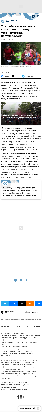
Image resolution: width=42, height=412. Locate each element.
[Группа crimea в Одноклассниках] (30, 303)
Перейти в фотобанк (25, 66)
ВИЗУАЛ (38, 320)
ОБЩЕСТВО (15, 320)
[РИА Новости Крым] (9, 21)
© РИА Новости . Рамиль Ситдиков (10, 66)
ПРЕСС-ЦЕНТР (16, 326)
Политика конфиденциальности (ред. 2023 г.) (18, 351)
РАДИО (27, 326)
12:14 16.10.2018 (5, 40)
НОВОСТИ (5, 326)
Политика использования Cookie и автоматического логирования (14, 348)
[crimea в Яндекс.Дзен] (22, 303)
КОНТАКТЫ (36, 326)
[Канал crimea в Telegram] (5, 303)
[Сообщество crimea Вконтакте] (13, 303)
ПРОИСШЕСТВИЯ (27, 320)
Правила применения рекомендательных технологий (17, 354)
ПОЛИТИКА (5, 320)
